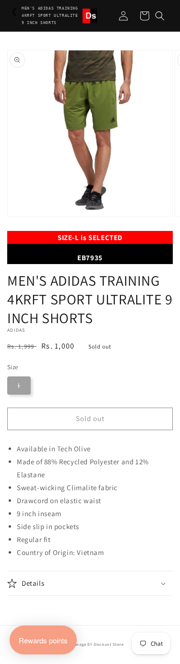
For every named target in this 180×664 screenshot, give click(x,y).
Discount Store (109, 644)
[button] (159, 15)
